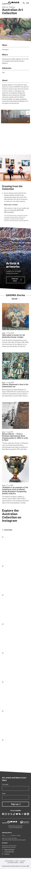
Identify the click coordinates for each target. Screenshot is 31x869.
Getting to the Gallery (9, 849)
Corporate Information (12, 862)
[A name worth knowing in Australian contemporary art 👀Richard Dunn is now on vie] (15, 723)
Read (3, 333)
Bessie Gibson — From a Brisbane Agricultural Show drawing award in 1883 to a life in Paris (15, 437)
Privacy (17, 860)
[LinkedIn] (28, 814)
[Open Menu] (27, 3)
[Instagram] (6, 814)
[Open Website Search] (24, 3)
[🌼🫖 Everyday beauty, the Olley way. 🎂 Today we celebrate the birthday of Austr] (15, 636)
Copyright (22, 860)
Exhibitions (12, 7)
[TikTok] (14, 814)
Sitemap (22, 862)
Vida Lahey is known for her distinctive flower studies (13, 336)
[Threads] (9, 814)
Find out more (15, 280)
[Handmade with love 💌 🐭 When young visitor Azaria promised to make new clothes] (15, 752)
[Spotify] (25, 814)
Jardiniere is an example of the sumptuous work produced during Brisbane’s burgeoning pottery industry (15, 490)
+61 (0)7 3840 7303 (9, 851)
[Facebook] (3, 814)
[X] (11, 814)
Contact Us (7, 854)
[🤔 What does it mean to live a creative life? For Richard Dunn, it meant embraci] (15, 578)
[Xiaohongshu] (22, 814)
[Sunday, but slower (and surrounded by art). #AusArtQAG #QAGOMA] (15, 665)
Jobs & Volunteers (9, 860)
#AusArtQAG (8, 530)
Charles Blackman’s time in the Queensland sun (15, 385)
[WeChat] (20, 814)
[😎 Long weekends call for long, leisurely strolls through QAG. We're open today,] (15, 694)
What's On (5, 7)
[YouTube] (17, 814)
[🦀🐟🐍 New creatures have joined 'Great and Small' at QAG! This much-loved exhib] (15, 549)
